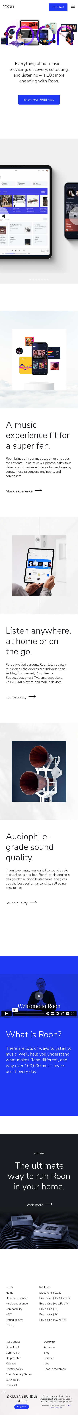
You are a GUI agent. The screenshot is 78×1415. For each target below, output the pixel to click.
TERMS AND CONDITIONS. (61, 1406)
